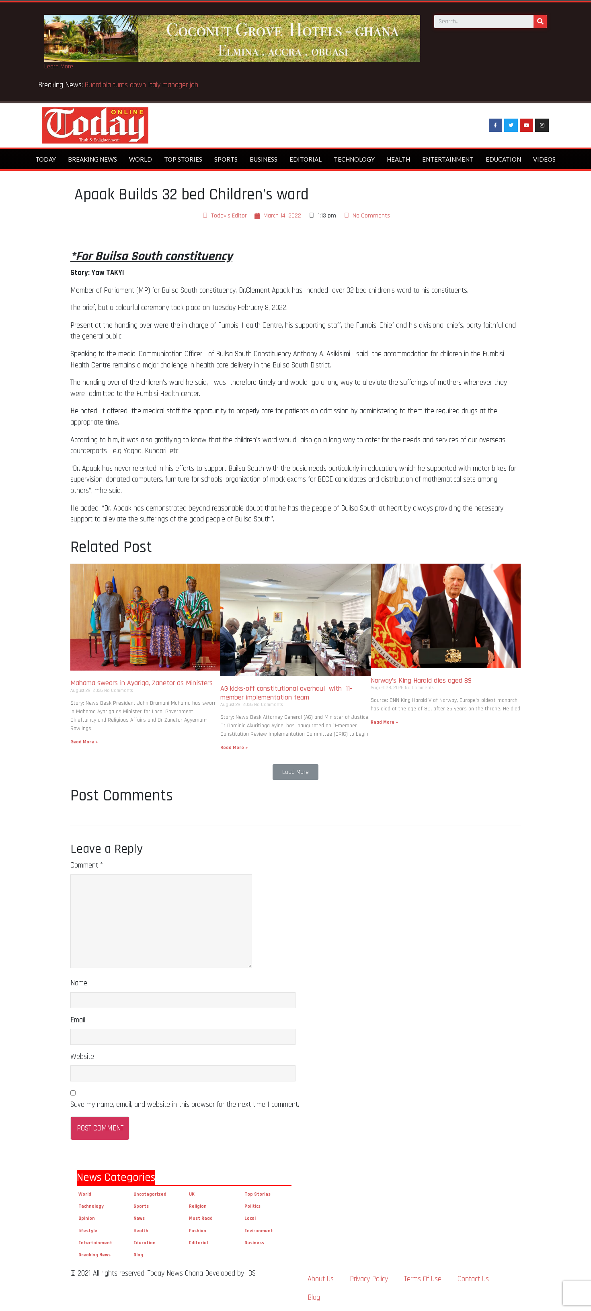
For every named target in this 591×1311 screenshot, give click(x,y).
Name (78, 983)
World (140, 159)
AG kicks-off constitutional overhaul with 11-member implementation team (286, 693)
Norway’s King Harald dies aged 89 (421, 680)
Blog (138, 1255)
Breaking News (92, 159)
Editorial (305, 159)
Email (77, 1020)
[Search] (540, 21)
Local (250, 1218)
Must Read (201, 1218)
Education (503, 159)
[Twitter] (511, 125)
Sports (226, 159)
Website (82, 1056)
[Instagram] (542, 125)
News (139, 1218)
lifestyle (87, 1231)
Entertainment (448, 159)
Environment (258, 1231)
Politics (252, 1206)
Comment (86, 865)
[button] (295, 772)
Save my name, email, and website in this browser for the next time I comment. (184, 1104)
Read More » (84, 742)
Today (45, 159)
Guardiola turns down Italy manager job (141, 85)
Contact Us (473, 1279)
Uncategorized (149, 1194)
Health (398, 159)
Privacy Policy (369, 1279)
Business (263, 159)
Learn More (58, 66)
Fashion (197, 1231)
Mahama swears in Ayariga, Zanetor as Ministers (141, 682)
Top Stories (183, 159)
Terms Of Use (422, 1279)
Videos (544, 159)
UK (192, 1194)
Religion (198, 1206)
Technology (354, 159)
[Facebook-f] (496, 125)
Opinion (86, 1218)
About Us (321, 1279)
